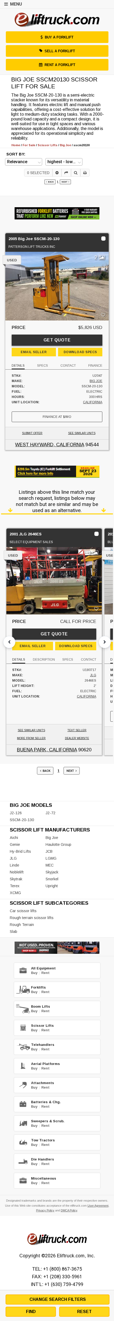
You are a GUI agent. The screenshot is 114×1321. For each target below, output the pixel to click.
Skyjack (52, 872)
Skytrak (16, 879)
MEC (50, 865)
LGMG (51, 858)
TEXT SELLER (76, 730)
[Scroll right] (105, 642)
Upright (52, 886)
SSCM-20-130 (22, 820)
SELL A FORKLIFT (60, 51)
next (65, 182)
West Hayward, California (49, 444)
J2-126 (16, 813)
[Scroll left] (9, 642)
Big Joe (96, 381)
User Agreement (97, 1205)
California (92, 402)
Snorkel (52, 879)
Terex (14, 886)
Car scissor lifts (23, 911)
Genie (15, 844)
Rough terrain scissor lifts (32, 918)
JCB (49, 851)
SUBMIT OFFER (32, 433)
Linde (14, 865)
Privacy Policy (45, 1210)
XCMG (15, 893)
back (50, 182)
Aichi (14, 837)
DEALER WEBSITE (77, 738)
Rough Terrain (22, 924)
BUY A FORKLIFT (59, 37)
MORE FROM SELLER (31, 738)
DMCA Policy (69, 1210)
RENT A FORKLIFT (60, 65)
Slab (13, 931)
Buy (34, 973)
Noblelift (17, 872)
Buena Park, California (47, 749)
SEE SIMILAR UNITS (81, 433)
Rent (45, 973)
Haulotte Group (58, 844)
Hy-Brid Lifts (20, 851)
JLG (93, 675)
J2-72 (50, 813)
